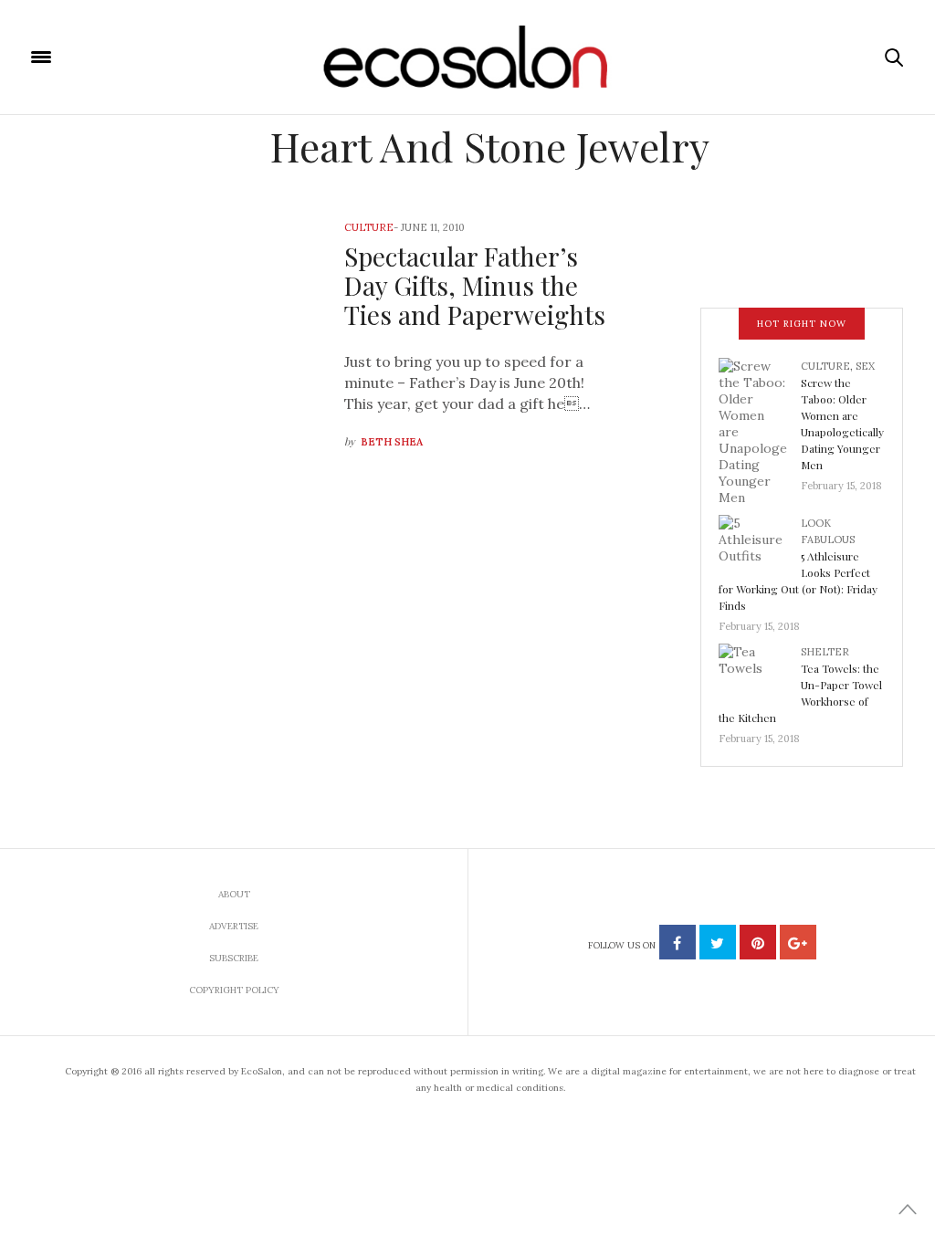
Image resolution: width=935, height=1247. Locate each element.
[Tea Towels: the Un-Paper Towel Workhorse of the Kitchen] (760, 673)
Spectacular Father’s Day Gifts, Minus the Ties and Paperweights (474, 285)
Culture (369, 227)
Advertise (233, 926)
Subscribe (233, 958)
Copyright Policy (234, 990)
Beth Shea (392, 441)
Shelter (825, 651)
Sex (865, 366)
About (234, 894)
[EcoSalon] (468, 57)
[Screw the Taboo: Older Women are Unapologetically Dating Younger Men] (760, 430)
